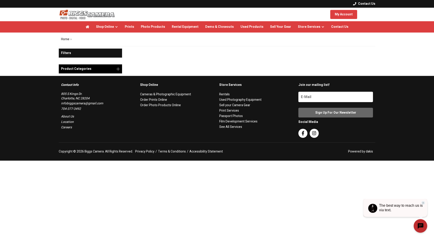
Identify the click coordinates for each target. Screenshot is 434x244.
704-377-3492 (71, 108)
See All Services (230, 126)
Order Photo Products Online (160, 105)
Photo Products (153, 26)
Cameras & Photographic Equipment (165, 94)
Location (67, 122)
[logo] (87, 14)
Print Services (229, 110)
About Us (67, 116)
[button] (107, 27)
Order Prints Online (153, 99)
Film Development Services (238, 121)
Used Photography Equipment (240, 99)
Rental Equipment (185, 26)
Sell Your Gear (280, 26)
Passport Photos (231, 116)
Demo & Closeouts (219, 26)
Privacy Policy (144, 151)
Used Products (252, 26)
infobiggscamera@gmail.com (82, 103)
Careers (66, 127)
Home (65, 39)
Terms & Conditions (172, 151)
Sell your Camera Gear (234, 105)
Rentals (224, 94)
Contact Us (339, 26)
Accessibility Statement (206, 151)
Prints (129, 26)
